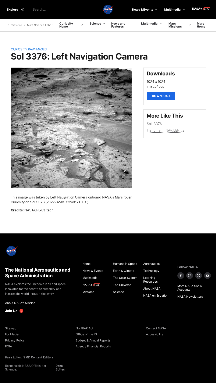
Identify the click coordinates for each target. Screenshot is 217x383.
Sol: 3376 (154, 124)
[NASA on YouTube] (207, 275)
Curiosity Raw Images (29, 49)
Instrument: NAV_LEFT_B (166, 130)
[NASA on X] (198, 275)
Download (161, 96)
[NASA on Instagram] (189, 275)
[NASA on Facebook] (180, 275)
